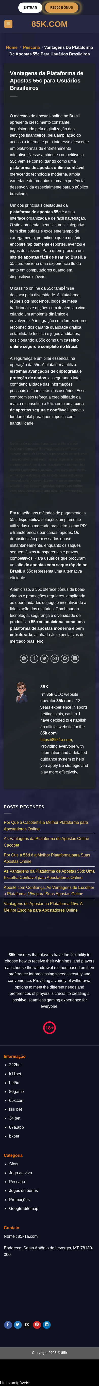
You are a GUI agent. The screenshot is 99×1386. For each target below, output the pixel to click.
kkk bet (15, 1109)
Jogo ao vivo (20, 1173)
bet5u (14, 1083)
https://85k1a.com (56, 740)
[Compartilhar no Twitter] (44, 659)
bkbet (14, 1136)
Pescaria (31, 47)
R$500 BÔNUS (62, 7)
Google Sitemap (23, 1208)
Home (12, 47)
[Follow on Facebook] (8, 1325)
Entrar (30, 7)
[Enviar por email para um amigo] (55, 659)
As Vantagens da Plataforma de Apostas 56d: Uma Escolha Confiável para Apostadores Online (49, 874)
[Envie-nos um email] (27, 1325)
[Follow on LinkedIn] (47, 1325)
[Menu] (8, 24)
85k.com (49, 24)
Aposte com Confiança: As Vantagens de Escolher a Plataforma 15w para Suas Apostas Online (49, 890)
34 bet (14, 1118)
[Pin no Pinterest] (65, 659)
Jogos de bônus (23, 1190)
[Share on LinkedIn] (75, 659)
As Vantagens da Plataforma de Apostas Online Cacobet (46, 842)
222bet (15, 1065)
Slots (13, 1164)
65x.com (16, 1100)
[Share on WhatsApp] (24, 659)
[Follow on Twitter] (18, 1325)
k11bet (15, 1074)
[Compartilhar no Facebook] (34, 659)
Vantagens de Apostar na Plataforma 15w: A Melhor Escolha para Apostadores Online (43, 906)
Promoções (19, 1200)
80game (16, 1091)
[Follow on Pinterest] (37, 1325)
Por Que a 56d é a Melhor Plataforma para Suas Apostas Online (47, 858)
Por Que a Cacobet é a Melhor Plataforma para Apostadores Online (46, 825)
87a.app (16, 1127)
